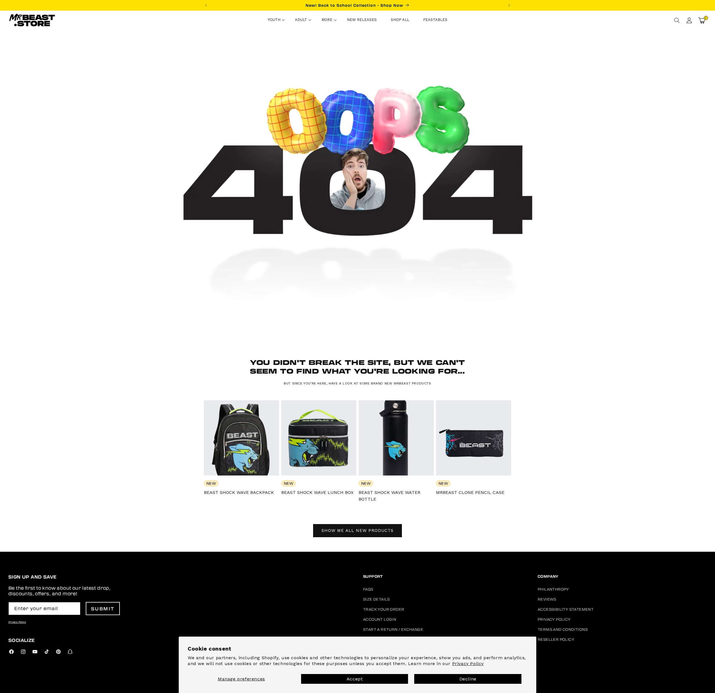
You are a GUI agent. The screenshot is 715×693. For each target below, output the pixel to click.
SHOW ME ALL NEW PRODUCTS (357, 530)
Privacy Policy (468, 663)
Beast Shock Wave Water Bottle (389, 496)
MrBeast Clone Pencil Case (470, 492)
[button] (274, 20)
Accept (355, 679)
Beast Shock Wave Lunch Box (317, 492)
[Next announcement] (509, 5)
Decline (467, 679)
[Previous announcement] (206, 5)
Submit (103, 608)
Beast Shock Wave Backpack (239, 492)
